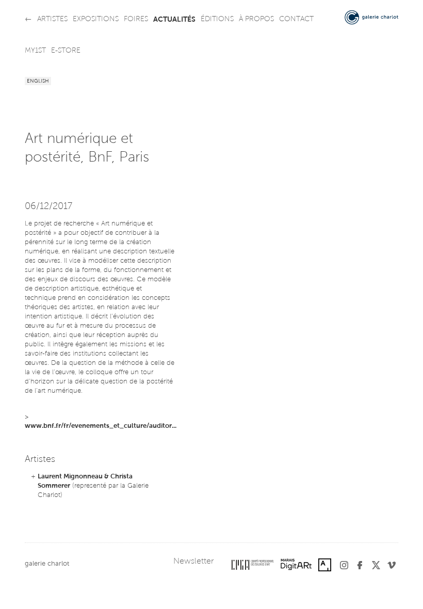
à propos (256, 19)
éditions (217, 19)
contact (296, 19)
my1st (35, 51)
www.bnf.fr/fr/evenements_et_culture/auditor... (100, 426)
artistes (52, 19)
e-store (65, 51)
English (38, 81)
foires (136, 19)
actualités (174, 19)
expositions (96, 19)
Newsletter (193, 561)
